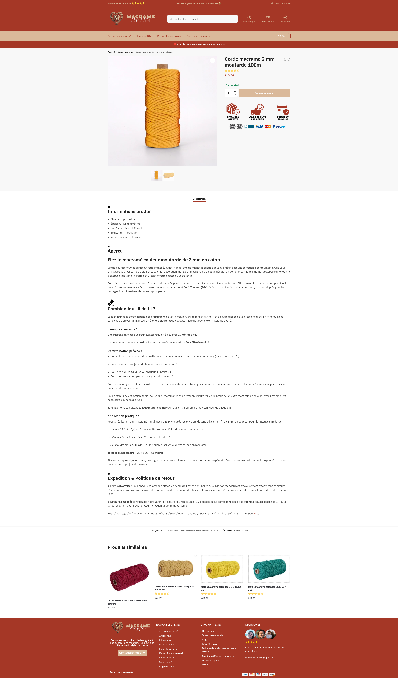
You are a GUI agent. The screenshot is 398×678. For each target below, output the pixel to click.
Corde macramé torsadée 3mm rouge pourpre (127, 602)
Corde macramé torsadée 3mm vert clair (267, 588)
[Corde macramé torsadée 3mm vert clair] (269, 569)
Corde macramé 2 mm (190, 530)
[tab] (199, 196)
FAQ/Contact (268, 21)
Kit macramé (165, 640)
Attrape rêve (165, 635)
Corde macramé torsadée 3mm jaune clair (221, 588)
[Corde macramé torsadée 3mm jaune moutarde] (176, 569)
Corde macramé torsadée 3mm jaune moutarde (174, 588)
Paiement (285, 21)
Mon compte (249, 21)
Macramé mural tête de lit (171, 653)
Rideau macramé (167, 657)
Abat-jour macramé (168, 631)
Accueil (111, 51)
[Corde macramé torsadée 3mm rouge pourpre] (129, 576)
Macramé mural (166, 644)
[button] (232, 70)
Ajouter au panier (264, 92)
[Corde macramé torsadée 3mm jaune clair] (222, 569)
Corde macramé (125, 51)
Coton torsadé (241, 530)
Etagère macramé (167, 666)
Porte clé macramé (168, 648)
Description (199, 198)
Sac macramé (165, 662)
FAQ (255, 513)
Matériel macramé (211, 530)
